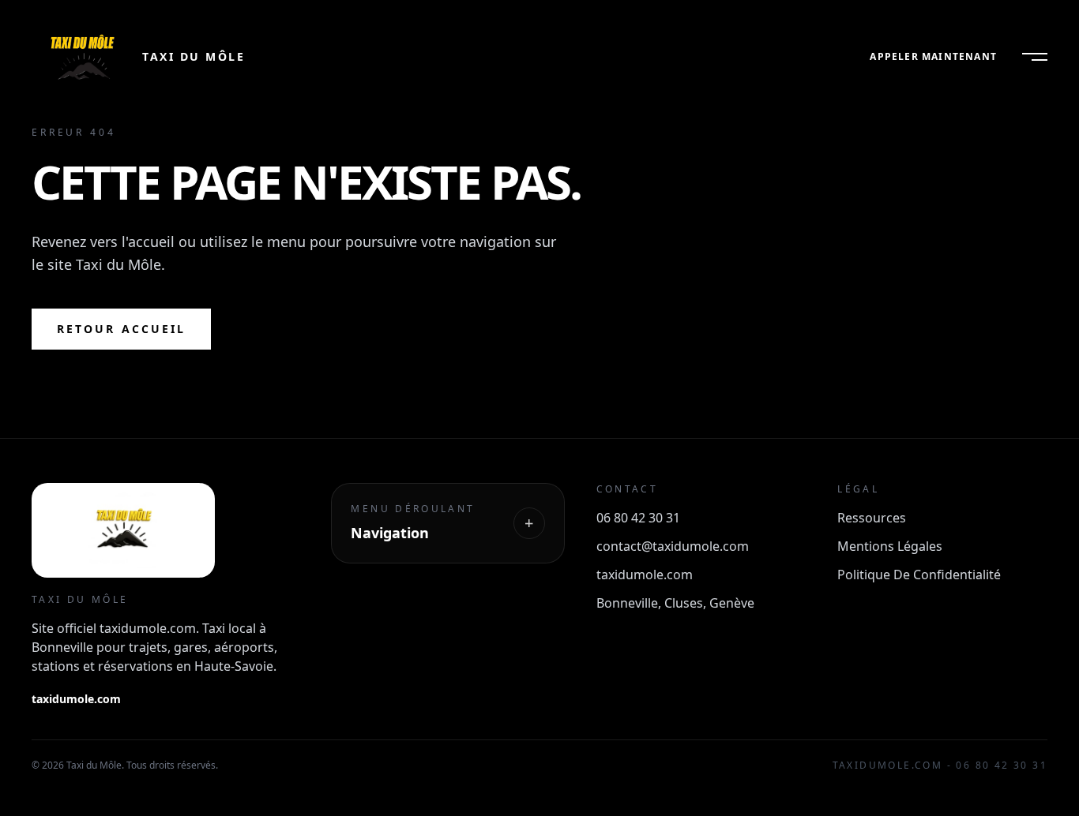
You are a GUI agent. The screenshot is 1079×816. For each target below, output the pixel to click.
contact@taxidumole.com (672, 546)
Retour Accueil (121, 328)
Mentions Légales (889, 546)
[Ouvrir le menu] (1034, 57)
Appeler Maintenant (933, 57)
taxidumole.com (76, 698)
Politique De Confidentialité (919, 574)
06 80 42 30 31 (638, 517)
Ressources (871, 517)
